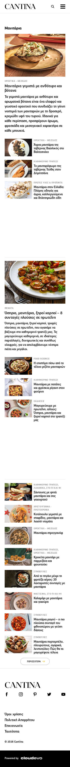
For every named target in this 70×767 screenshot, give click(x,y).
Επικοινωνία (14, 725)
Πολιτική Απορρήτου (19, 720)
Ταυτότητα (12, 731)
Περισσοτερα (34, 661)
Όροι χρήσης (14, 714)
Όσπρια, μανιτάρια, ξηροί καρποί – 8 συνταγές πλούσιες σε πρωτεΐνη (33, 315)
